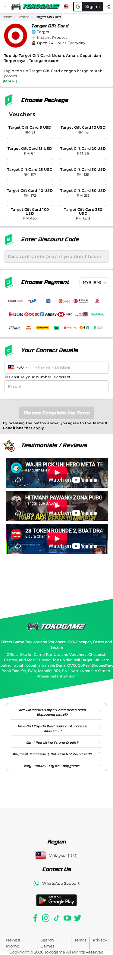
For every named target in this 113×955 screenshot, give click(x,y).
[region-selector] (66, 6)
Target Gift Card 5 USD (30, 129)
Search (23, 17)
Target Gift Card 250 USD (83, 213)
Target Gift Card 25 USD (29, 172)
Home (7, 17)
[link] (7, 17)
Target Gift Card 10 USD (83, 129)
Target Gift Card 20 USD (83, 150)
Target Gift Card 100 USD (30, 213)
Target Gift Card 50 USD (83, 193)
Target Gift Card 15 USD (30, 150)
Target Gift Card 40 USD (30, 193)
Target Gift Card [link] (48, 17)
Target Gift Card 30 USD (83, 172)
